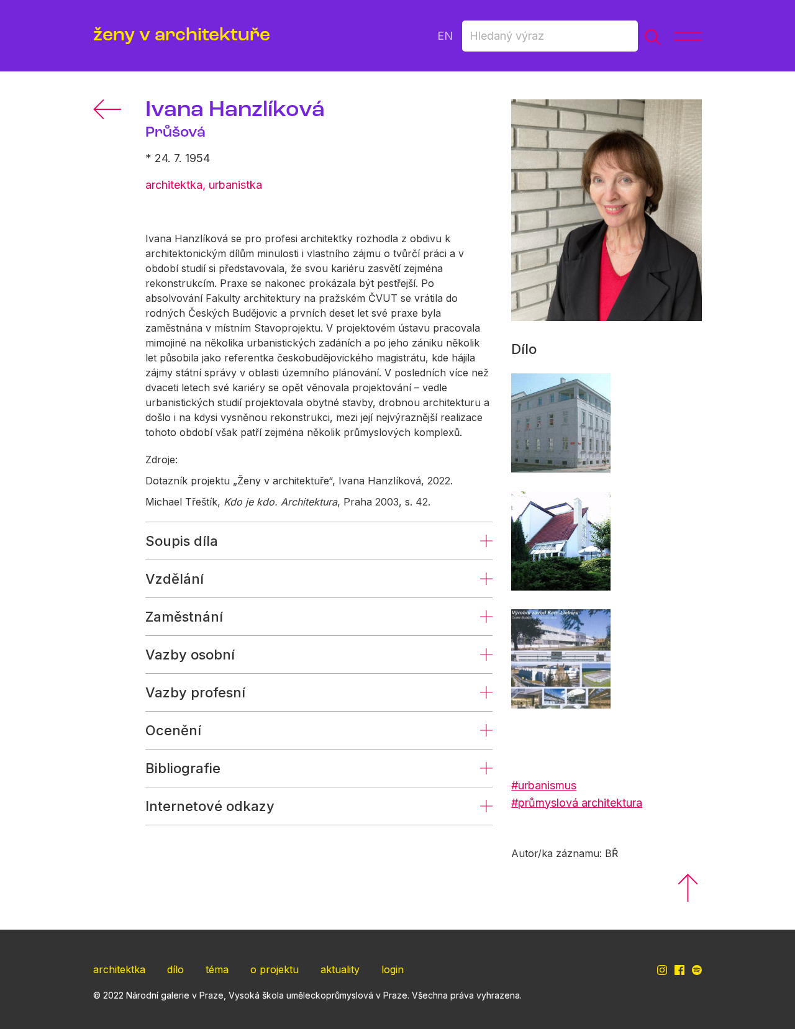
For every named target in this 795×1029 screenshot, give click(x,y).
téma (217, 969)
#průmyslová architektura (576, 802)
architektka (119, 969)
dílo (175, 969)
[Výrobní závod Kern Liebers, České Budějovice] (561, 659)
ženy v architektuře (181, 35)
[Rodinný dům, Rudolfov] (561, 541)
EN (445, 35)
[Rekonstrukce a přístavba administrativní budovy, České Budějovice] (561, 423)
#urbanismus (543, 785)
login (392, 969)
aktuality (340, 969)
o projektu (274, 969)
